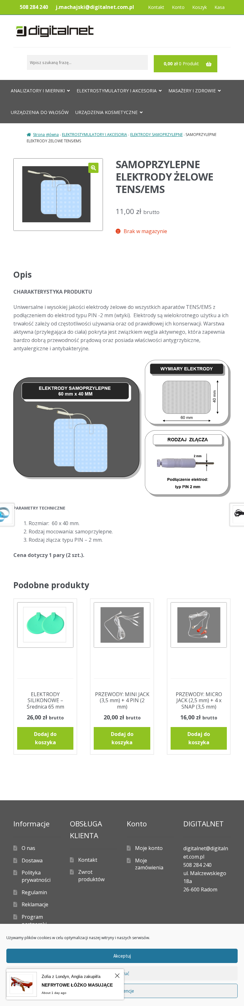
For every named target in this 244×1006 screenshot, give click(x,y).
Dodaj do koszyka (45, 738)
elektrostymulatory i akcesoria (117, 91)
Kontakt (156, 7)
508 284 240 (34, 7)
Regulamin (34, 892)
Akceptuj (122, 956)
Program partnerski (34, 920)
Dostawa (32, 860)
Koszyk (199, 7)
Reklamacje (35, 904)
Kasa (219, 7)
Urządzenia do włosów (40, 112)
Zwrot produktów (91, 875)
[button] (93, 168)
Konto (178, 7)
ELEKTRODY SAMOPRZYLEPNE (156, 134)
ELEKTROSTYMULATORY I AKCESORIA (94, 134)
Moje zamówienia (149, 864)
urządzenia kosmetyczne (106, 112)
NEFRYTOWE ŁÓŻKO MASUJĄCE (77, 985)
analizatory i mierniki (38, 91)
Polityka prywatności (36, 876)
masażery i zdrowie (192, 91)
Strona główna (46, 134)
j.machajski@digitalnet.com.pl (95, 7)
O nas (28, 848)
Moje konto (149, 848)
